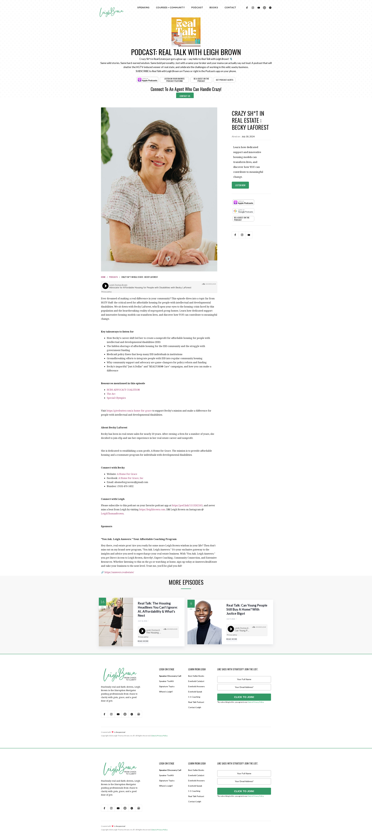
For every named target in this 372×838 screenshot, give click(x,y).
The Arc (111, 393)
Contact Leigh (194, 707)
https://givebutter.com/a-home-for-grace (129, 410)
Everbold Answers (196, 686)
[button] (143, 7)
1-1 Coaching (194, 697)
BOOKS (214, 8)
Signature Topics (167, 686)
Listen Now (240, 185)
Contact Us (185, 96)
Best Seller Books (196, 676)
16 (102, 602)
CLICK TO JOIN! (244, 697)
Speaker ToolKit (166, 681)
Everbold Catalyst (196, 681)
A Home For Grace (127, 474)
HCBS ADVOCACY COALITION (123, 389)
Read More (143, 641)
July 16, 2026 (142, 621)
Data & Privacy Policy (256, 702)
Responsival (120, 732)
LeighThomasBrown (112, 513)
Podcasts (113, 276)
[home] (111, 9)
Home (103, 276)
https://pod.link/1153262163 (187, 505)
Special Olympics (116, 397)
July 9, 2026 (230, 619)
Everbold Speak (195, 691)
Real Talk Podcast (196, 702)
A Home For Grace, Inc (130, 478)
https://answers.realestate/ (119, 572)
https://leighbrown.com (152, 509)
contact (230, 8)
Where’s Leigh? (166, 691)
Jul (102, 607)
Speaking (143, 8)
